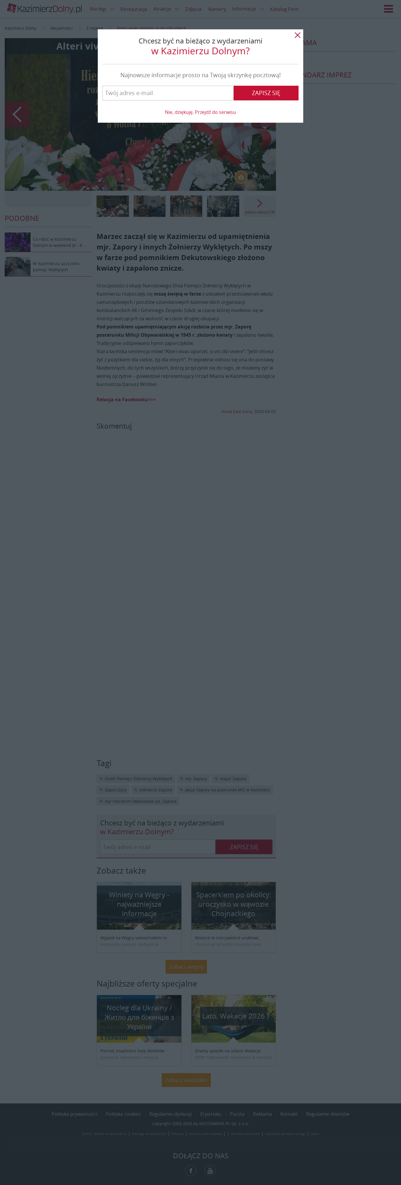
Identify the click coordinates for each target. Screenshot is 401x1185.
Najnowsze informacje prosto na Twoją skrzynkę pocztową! (200, 75)
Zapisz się (266, 93)
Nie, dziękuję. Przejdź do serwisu (200, 112)
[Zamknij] (297, 35)
